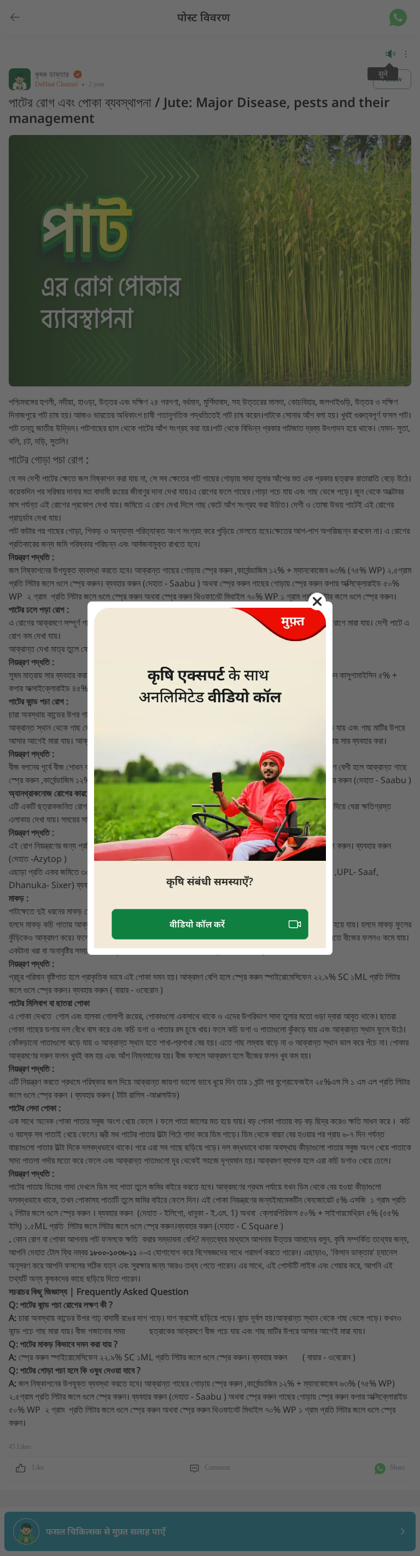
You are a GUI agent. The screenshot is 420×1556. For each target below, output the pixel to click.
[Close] (317, 601)
